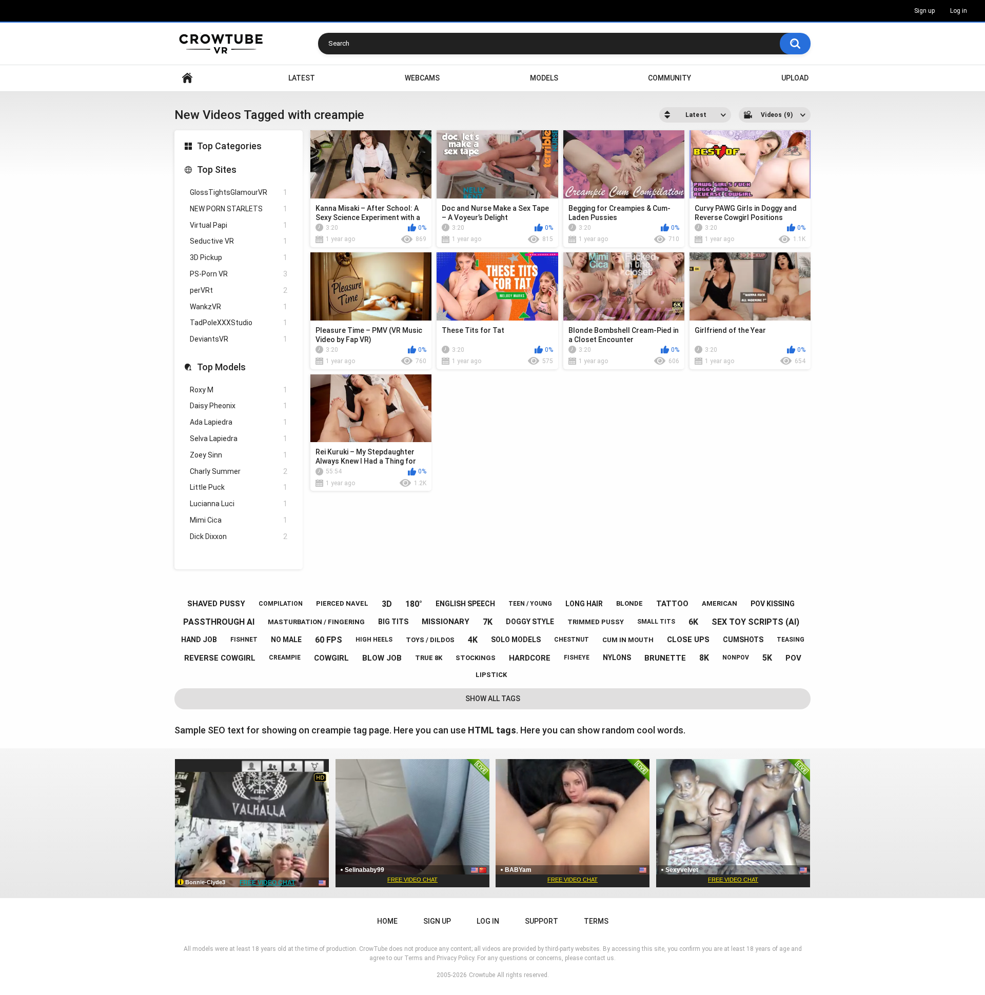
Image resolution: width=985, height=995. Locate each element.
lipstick (491, 675)
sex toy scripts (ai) (755, 622)
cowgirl (331, 658)
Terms (596, 921)
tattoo (672, 603)
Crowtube (482, 975)
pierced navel (342, 603)
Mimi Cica (238, 520)
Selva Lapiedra (238, 438)
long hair (584, 604)
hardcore (529, 658)
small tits (656, 621)
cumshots (743, 639)
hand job (199, 639)
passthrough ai (218, 622)
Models (544, 78)
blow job (382, 658)
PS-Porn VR (238, 274)
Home (187, 78)
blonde (629, 603)
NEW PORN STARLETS (238, 209)
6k (693, 622)
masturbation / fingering (316, 622)
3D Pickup (238, 257)
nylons (617, 657)
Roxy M (238, 390)
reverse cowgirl (219, 658)
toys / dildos (430, 640)
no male (286, 639)
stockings (476, 658)
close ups (688, 639)
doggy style (530, 622)
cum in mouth (628, 640)
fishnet (244, 639)
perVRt (238, 290)
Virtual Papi (238, 225)
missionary (445, 621)
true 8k (428, 658)
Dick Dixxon (238, 536)
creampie (285, 657)
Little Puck (238, 487)
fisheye (576, 657)
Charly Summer (238, 471)
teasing (790, 639)
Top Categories (229, 146)
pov (793, 658)
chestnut (571, 639)
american (719, 603)
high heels (374, 639)
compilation (281, 603)
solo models (516, 639)
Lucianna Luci (238, 504)
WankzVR (238, 307)
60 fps (328, 640)
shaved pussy (216, 603)
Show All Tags (492, 698)
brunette (665, 658)
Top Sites (217, 169)
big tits (393, 622)
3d (387, 604)
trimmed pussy (595, 622)
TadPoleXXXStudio (238, 323)
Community (669, 78)
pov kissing (773, 604)
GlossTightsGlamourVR (238, 192)
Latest (301, 78)
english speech (465, 604)
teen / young (530, 603)
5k (767, 658)
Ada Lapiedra (238, 422)
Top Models (221, 367)
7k (488, 622)
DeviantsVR (238, 339)
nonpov (735, 657)
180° (413, 604)
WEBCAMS (422, 78)
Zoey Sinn (238, 455)
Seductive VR (238, 241)
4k (473, 640)
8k (704, 658)
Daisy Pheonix (238, 406)
